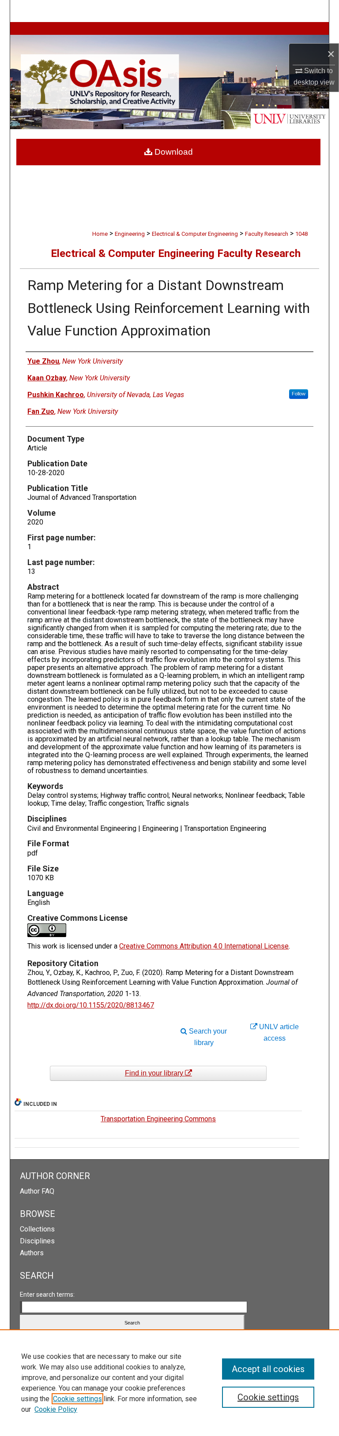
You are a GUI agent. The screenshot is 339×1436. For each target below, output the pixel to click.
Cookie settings (77, 1399)
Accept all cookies (268, 1369)
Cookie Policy (55, 1409)
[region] (169, 1382)
